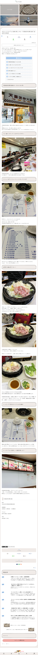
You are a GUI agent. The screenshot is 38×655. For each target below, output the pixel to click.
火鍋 (9, 546)
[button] (24, 40)
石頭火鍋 (13, 546)
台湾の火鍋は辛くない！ (12, 70)
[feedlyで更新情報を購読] (19, 564)
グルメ (4, 546)
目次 (18, 58)
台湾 (7, 546)
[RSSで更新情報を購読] (21, 564)
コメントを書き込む (19, 640)
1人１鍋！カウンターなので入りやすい (14, 64)
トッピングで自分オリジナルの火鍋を (14, 73)
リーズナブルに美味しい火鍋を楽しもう (14, 76)
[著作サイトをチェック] (17, 564)
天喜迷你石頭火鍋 (10, 79)
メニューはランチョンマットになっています (15, 67)
